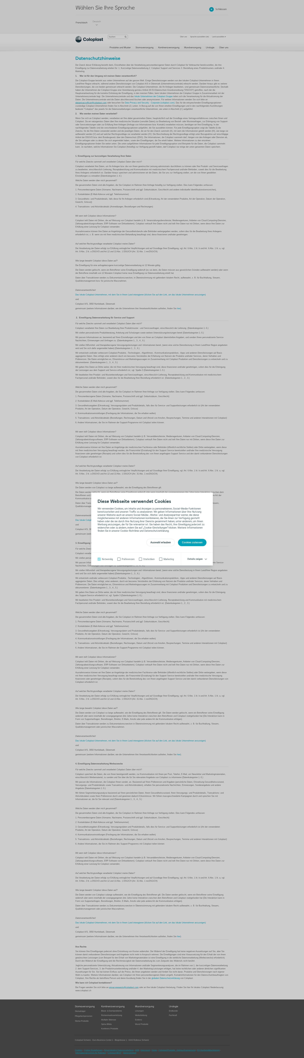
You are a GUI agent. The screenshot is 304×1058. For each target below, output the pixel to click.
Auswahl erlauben (160, 542)
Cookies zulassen (192, 542)
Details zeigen (195, 559)
